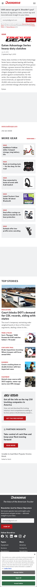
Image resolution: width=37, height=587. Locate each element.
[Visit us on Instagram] (20, 536)
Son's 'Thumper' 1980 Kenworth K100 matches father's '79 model (11, 337)
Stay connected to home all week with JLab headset (10, 182)
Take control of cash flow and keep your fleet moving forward (18, 437)
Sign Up (7, 526)
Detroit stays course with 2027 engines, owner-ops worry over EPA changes (11, 381)
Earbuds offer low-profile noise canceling (11, 230)
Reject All (18, 578)
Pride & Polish (7, 333)
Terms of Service (11, 27)
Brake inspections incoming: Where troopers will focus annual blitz (12, 352)
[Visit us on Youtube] (15, 536)
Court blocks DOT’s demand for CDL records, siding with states (18, 315)
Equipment (5, 377)
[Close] (35, 554)
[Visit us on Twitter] (6, 536)
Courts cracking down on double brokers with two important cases (11, 366)
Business (5, 362)
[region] (18, 569)
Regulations (6, 309)
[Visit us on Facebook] (2, 536)
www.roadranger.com (9, 126)
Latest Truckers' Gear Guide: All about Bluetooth (11, 198)
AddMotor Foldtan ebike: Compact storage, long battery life (11, 151)
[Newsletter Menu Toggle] (34, 3)
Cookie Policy (8, 568)
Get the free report (14, 418)
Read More (10, 445)
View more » (31, 138)
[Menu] (3, 3)
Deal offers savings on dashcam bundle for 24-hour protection (12, 214)
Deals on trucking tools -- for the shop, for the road (12, 166)
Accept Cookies (18, 583)
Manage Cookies (18, 572)
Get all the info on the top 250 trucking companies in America (18, 402)
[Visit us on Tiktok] (24, 536)
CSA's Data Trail (7, 347)
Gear (4, 34)
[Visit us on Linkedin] (11, 536)
